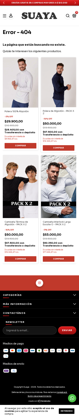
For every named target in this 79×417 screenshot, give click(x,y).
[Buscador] (68, 16)
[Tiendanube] (39, 401)
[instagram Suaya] (39, 283)
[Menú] (5, 16)
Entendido (67, 411)
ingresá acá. (62, 392)
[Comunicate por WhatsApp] (72, 398)
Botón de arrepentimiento (39, 396)
